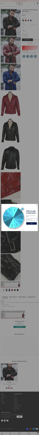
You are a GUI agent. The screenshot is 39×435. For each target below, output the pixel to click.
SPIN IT (31, 223)
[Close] (36, 205)
